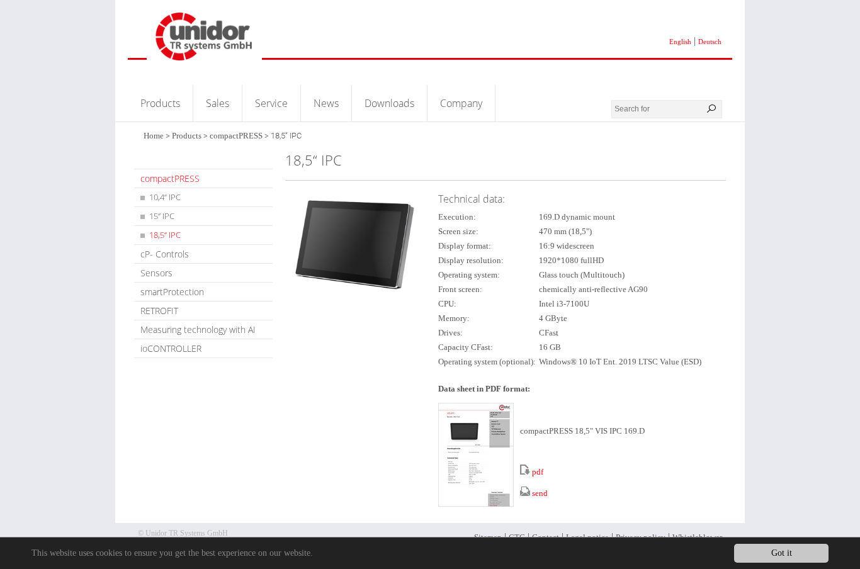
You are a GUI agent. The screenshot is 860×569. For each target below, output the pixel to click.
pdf (537, 471)
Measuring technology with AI (198, 329)
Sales (217, 103)
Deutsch (709, 41)
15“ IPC (161, 216)
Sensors (156, 273)
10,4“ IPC (165, 197)
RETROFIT (159, 311)
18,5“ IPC (165, 234)
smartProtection (172, 292)
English (680, 41)
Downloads (389, 103)
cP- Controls (164, 254)
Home (154, 135)
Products (160, 103)
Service (271, 103)
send (540, 493)
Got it (781, 553)
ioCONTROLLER (170, 348)
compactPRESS (236, 135)
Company (461, 103)
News (326, 103)
